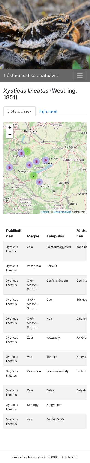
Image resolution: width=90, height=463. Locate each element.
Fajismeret (48, 111)
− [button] (9, 135)
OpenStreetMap (62, 212)
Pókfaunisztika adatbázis (31, 75)
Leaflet (45, 212)
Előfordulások (19, 111)
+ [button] (9, 128)
